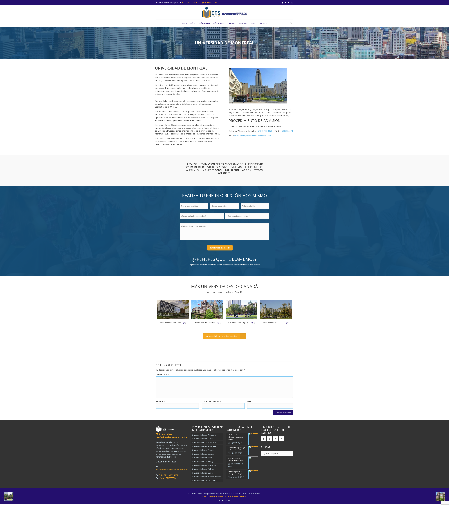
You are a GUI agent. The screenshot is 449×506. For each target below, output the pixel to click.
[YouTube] (289, 2)
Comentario (162, 374)
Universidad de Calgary (238, 322)
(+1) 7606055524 (209, 2)
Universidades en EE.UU (202, 457)
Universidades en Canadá (203, 454)
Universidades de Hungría (203, 461)
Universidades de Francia (203, 450)
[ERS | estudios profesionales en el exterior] (224, 12)
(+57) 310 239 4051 (190, 2)
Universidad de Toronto (204, 322)
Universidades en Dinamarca (204, 480)
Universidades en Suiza (202, 473)
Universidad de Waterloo (170, 322)
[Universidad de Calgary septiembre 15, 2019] (6, 496)
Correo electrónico (211, 401)
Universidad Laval (270, 322)
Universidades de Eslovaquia (204, 442)
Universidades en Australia (204, 446)
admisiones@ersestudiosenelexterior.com (252, 135)
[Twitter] (285, 2)
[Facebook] (282, 2)
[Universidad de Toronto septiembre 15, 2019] (442, 496)
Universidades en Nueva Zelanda (206, 476)
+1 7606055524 (286, 131)
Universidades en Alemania (204, 435)
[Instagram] (292, 2)
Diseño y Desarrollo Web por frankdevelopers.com (224, 496)
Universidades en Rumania (204, 465)
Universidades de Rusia (202, 438)
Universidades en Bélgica (203, 469)
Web (249, 401)
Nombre (160, 401)
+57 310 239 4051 (264, 131)
